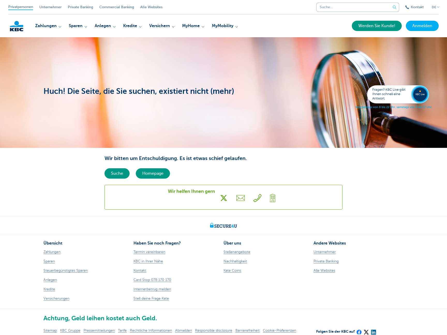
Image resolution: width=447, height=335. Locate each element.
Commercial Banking (116, 7)
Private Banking (80, 7)
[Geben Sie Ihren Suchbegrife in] (394, 7)
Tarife (122, 330)
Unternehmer (50, 7)
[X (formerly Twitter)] (366, 330)
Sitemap (50, 330)
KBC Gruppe (70, 330)
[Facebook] (359, 330)
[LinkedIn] (373, 330)
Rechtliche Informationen (151, 330)
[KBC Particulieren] (16, 26)
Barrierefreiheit (247, 330)
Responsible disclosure (213, 330)
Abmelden (183, 330)
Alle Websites (151, 7)
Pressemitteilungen (99, 330)
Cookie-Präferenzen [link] (279, 330)
